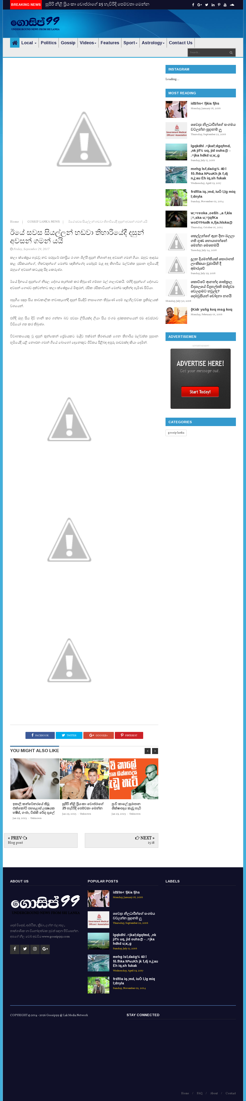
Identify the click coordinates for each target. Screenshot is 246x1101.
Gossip (68, 42)
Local (27, 42)
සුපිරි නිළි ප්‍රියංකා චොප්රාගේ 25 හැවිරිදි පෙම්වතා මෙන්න (97, 4)
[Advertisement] (179, 20)
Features (110, 42)
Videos (87, 42)
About (214, 1093)
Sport (129, 42)
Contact (231, 1093)
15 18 (151, 843)
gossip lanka (176, 433)
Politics (48, 42)
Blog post (15, 843)
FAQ (200, 1093)
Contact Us (180, 42)
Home (15, 222)
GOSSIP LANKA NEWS (44, 222)
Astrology (152, 42)
